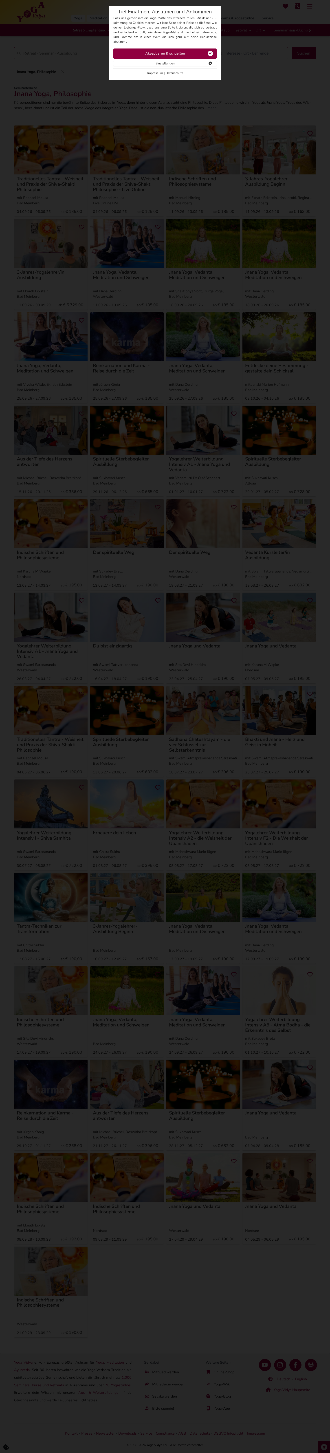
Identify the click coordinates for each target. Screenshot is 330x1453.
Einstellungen (165, 63)
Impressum (155, 73)
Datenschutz (174, 73)
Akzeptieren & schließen (165, 53)
